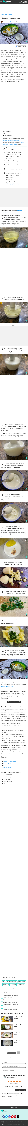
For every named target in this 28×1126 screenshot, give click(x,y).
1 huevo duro (8, 180)
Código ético (24, 1124)
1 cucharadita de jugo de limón (13, 157)
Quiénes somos (18, 1121)
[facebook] (3, 1116)
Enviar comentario (20, 1090)
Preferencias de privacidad (20, 1123)
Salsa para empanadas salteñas (10, 1009)
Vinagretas (13, 984)
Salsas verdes (21, 984)
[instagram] (9, 1116)
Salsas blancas (21, 982)
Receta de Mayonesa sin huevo (20, 1034)
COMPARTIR (21, 2)
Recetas (2, 14)
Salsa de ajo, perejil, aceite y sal (10, 1005)
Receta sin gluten (12, 145)
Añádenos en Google (21, 46)
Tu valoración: (13, 1084)
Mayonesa (10, 14)
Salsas (6, 14)
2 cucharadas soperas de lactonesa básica (11, 166)
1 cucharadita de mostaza (12, 175)
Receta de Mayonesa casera (19, 1042)
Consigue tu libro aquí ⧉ (14, 702)
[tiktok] (18, 1116)
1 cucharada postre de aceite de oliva (13, 170)
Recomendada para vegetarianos (11, 141)
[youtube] (12, 1116)
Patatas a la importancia (9, 761)
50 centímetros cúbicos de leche (13, 152)
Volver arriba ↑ (14, 1107)
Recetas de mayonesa (7, 686)
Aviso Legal (24, 1121)
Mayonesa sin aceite (11, 982)
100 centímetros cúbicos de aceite (14, 154)
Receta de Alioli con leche (19, 1026)
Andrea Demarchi (8, 22)
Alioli (3, 982)
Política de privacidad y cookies (8, 1123)
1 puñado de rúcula (10, 182)
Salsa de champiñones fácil (9, 993)
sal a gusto (8, 159)
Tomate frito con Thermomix (10, 1002)
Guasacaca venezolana (8, 1000)
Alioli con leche (6, 1007)
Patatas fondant (7, 763)
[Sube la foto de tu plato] (18, 1052)
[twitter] (6, 1116)
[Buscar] (26, 2)
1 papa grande (9, 178)
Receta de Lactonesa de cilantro (20, 1018)
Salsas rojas (6, 984)
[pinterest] (15, 1116)
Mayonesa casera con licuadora (10, 995)
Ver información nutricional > (14, 184)
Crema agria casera (7, 998)
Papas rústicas (7, 768)
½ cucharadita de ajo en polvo (13, 173)
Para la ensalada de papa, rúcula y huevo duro (13, 162)
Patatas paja (6, 766)
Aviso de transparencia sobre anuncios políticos (11, 1124)
